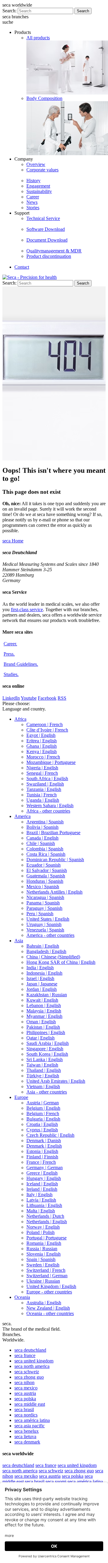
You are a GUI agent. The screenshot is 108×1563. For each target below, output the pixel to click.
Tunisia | (41, 794)
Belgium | (43, 1108)
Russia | (41, 1248)
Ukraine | (43, 1281)
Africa (20, 719)
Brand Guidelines (21, 664)
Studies (11, 674)
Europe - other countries (49, 1291)
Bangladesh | (46, 951)
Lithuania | (44, 1205)
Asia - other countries (46, 1091)
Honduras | (44, 881)
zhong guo (29, 1377)
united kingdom (33, 1360)
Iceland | (42, 1183)
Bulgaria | (43, 1118)
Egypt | (41, 735)
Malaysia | (43, 1010)
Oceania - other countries (50, 1313)
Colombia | (44, 848)
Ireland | (41, 1189)
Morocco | (43, 756)
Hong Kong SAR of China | (60, 962)
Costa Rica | (45, 854)
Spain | (41, 1259)
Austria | (42, 1102)
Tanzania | (43, 789)
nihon (24, 1382)
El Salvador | (46, 870)
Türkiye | (42, 1075)
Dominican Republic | (55, 859)
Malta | (40, 1210)
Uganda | (42, 800)
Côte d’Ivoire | (47, 729)
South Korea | (47, 1054)
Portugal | (46, 1237)
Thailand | (43, 1070)
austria (25, 1393)
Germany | (44, 1167)
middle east (29, 1404)
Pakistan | (43, 1027)
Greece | (42, 1172)
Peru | (39, 913)
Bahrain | (42, 946)
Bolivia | (42, 827)
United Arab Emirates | (55, 1081)
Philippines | (45, 1032)
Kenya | (41, 751)
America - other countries (50, 935)
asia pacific (29, 1425)
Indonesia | (44, 973)
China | (53, 956)
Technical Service (43, 218)
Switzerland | (45, 1270)
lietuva (25, 1436)
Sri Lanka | (44, 1059)
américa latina (32, 1420)
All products (38, 37)
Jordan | (41, 989)
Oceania (22, 1297)
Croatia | (42, 1124)
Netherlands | (45, 1216)
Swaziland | (45, 783)
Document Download (47, 240)
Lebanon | (43, 1005)
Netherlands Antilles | (54, 892)
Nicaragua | (45, 897)
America (22, 816)
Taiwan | (42, 1064)
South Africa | (47, 778)
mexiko (26, 1476)
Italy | (39, 1194)
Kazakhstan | (46, 994)
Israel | (40, 978)
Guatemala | (45, 875)
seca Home (12, 540)
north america (32, 1366)
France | (41, 1162)
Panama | (43, 902)
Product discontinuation (48, 256)
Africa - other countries (48, 810)
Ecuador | (43, 864)
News (32, 202)
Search (83, 11)
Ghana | (41, 746)
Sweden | (42, 1264)
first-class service (27, 609)
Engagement (38, 186)
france (24, 1355)
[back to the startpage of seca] (29, 277)
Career (32, 196)
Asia (18, 940)
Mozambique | (51, 762)
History (33, 180)
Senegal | (42, 773)
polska (25, 1398)
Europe (21, 1097)
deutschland (30, 1350)
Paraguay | (44, 908)
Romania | (43, 1243)
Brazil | (53, 832)
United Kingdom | (51, 1286)
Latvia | (41, 1199)
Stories (32, 207)
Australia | (43, 1302)
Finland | (42, 1156)
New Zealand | (48, 1308)
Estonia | (42, 1151)
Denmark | (43, 1140)
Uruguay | (44, 924)
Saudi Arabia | (47, 1043)
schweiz (26, 1371)
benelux (26, 1431)
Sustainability (39, 191)
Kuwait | (42, 1000)
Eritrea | (41, 740)
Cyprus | (42, 1129)
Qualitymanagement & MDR (54, 250)
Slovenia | (43, 1254)
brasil (24, 1409)
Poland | (40, 1232)
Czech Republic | (50, 1135)
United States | (47, 919)
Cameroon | (44, 724)
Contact (21, 267)
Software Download (45, 229)
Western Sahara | (50, 805)
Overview (35, 164)
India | (40, 967)
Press (9, 653)
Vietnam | (43, 1086)
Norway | (43, 1227)
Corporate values (42, 169)
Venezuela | (45, 929)
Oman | (41, 1021)
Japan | (41, 983)
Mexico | (42, 886)
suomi (56, 1481)
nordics (26, 1414)
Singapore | (44, 1048)
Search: (9, 10)
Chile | (40, 843)
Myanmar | (44, 1016)
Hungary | (43, 1178)
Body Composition (44, 98)
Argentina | (45, 821)
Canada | (42, 837)
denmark (27, 1441)
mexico (26, 1387)
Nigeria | (42, 767)
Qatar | (40, 1037)
